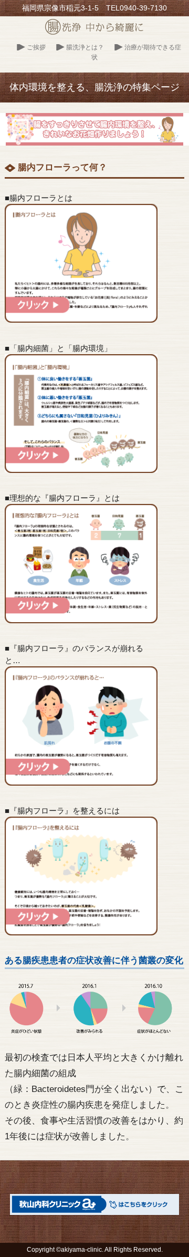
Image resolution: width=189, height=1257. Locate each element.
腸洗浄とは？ (85, 47)
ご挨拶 (36, 47)
